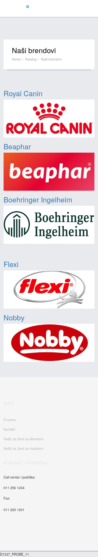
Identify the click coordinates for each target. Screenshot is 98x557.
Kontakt (9, 429)
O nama (10, 419)
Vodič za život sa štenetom (24, 438)
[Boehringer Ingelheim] (49, 225)
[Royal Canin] (49, 119)
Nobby (14, 317)
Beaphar (17, 146)
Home (16, 59)
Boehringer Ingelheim (38, 199)
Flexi (11, 264)
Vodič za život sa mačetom (24, 448)
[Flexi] (49, 289)
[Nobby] (49, 343)
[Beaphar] (49, 172)
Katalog (31, 59)
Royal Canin (23, 93)
